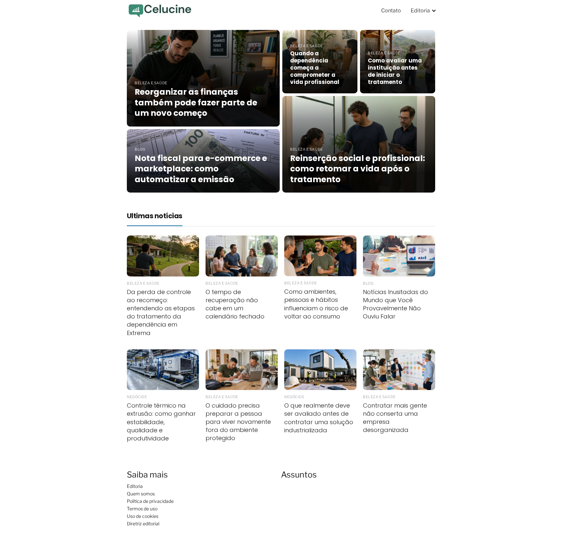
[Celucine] (159, 10)
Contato (391, 10)
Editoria (420, 10)
